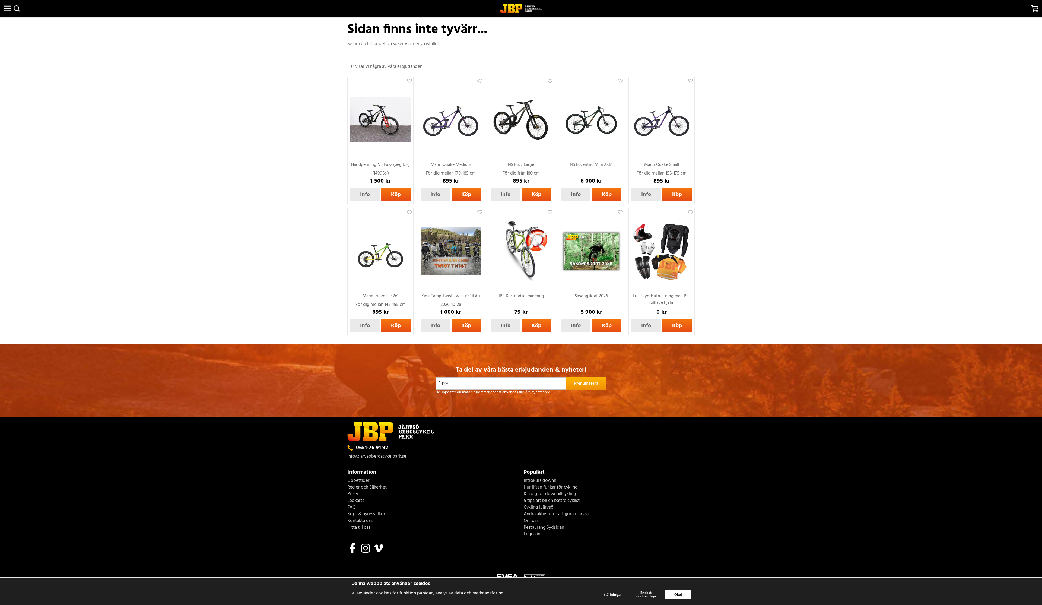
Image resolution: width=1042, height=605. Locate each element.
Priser (352, 494)
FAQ (351, 507)
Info (365, 194)
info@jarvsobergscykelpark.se (376, 456)
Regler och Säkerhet (367, 487)
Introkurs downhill (542, 480)
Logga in (532, 534)
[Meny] (7, 8)
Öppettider (358, 480)
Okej (678, 595)
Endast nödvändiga (646, 594)
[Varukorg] (1034, 8)
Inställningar (611, 595)
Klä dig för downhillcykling (550, 494)
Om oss (531, 521)
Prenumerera (586, 383)
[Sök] (17, 8)
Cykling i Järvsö (539, 507)
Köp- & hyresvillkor (366, 514)
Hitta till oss (358, 527)
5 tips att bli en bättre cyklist (552, 501)
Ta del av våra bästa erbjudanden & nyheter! (521, 370)
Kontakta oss (360, 521)
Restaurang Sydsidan (544, 527)
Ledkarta (355, 501)
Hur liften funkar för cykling (550, 487)
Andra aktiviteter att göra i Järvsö (556, 514)
